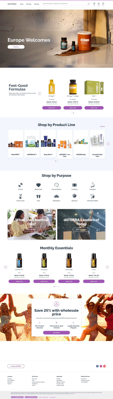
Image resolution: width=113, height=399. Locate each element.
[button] (109, 36)
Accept (17, 397)
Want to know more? (43, 397)
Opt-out (31, 397)
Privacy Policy (53, 397)
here (74, 393)
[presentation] (39, 93)
